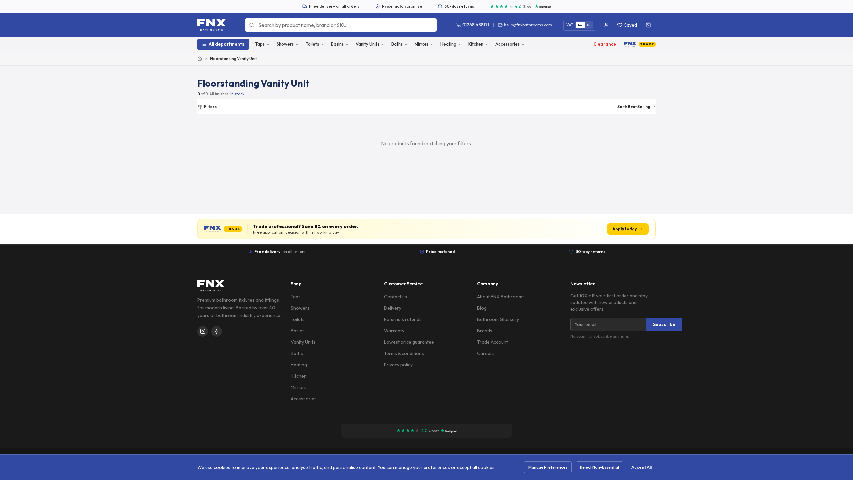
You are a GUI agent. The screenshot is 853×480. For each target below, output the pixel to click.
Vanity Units (367, 44)
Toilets (312, 44)
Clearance (604, 44)
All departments (226, 44)
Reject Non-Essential (599, 467)
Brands (484, 331)
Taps (260, 44)
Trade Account (492, 342)
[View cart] (648, 25)
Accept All (641, 467)
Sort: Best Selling (633, 106)
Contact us (395, 297)
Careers (486, 353)
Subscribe (664, 324)
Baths (397, 44)
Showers (285, 44)
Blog (482, 308)
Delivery (392, 308)
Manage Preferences (547, 467)
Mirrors (421, 44)
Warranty (394, 331)
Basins (337, 44)
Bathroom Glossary (498, 319)
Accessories (507, 44)
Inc (580, 25)
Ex (589, 25)
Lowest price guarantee (409, 342)
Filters (210, 106)
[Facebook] (216, 331)
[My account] (606, 25)
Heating (448, 44)
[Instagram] (202, 331)
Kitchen (475, 44)
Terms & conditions (404, 353)
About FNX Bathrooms (501, 297)
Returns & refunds (403, 319)
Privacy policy (398, 365)
